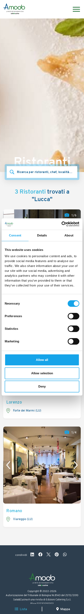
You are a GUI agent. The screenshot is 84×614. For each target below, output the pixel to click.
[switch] (73, 316)
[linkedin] (32, 555)
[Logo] (14, 9)
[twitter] (48, 555)
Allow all (42, 359)
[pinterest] (57, 555)
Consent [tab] (15, 235)
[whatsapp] (65, 555)
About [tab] (68, 235)
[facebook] (40, 555)
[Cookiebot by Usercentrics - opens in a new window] (61, 224)
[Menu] (74, 9)
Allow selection (42, 373)
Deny (42, 386)
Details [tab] (42, 235)
